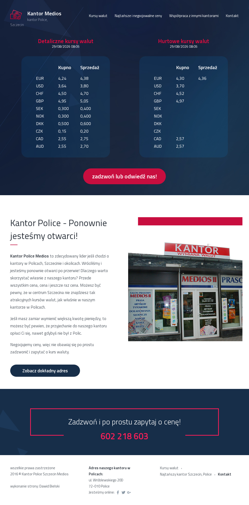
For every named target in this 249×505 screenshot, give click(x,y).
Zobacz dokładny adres (45, 370)
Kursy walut (98, 15)
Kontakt (232, 15)
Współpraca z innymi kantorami (194, 15)
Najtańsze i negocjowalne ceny (138, 15)
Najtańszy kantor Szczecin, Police (186, 474)
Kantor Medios (44, 14)
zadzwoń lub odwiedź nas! (124, 176)
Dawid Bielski (49, 486)
